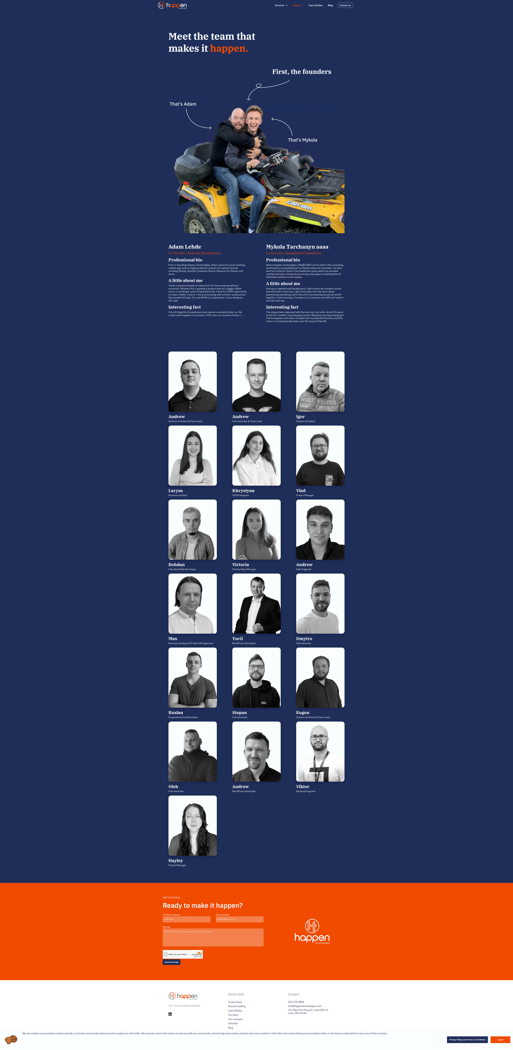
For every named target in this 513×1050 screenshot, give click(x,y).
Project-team (235, 1002)
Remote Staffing (237, 1006)
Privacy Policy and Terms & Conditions (467, 1040)
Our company (235, 1019)
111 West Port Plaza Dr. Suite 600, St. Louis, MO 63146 (308, 1011)
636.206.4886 (296, 1001)
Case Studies (316, 5)
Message (166, 927)
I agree (500, 1040)
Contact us (345, 5)
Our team (233, 1014)
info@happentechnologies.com (305, 1006)
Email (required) (222, 914)
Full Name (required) (171, 914)
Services (279, 5)
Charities (233, 1023)
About (296, 5)
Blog (330, 5)
